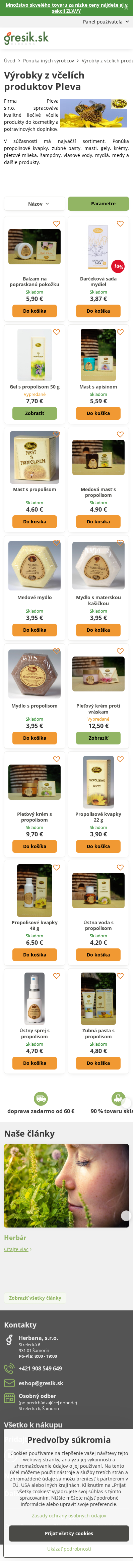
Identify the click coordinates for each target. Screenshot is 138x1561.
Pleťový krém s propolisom (34, 817)
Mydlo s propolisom (34, 706)
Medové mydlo (34, 597)
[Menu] (125, 38)
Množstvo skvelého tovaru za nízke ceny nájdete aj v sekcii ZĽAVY (67, 8)
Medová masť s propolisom (98, 492)
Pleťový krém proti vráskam (98, 709)
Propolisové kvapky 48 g (35, 925)
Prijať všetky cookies (69, 1533)
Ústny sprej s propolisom (34, 1033)
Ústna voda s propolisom (98, 925)
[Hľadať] (93, 38)
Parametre (103, 203)
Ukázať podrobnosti (69, 1549)
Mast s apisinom (98, 386)
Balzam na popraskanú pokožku (34, 281)
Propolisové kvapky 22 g (98, 817)
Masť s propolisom (34, 489)
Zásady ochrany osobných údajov (69, 1515)
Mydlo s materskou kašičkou (98, 600)
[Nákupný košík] (109, 38)
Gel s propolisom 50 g (35, 386)
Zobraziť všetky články (35, 1298)
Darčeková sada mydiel (98, 281)
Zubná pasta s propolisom (98, 1033)
